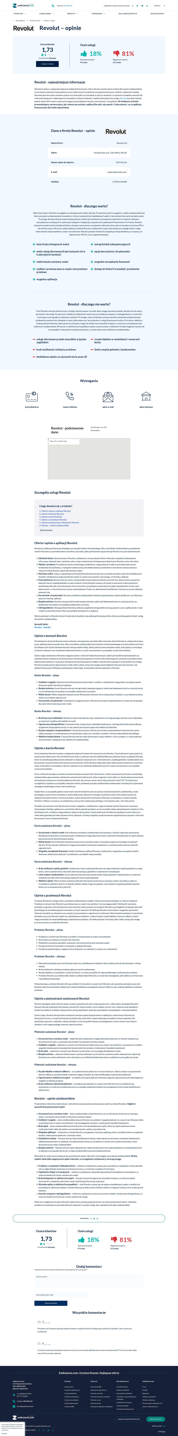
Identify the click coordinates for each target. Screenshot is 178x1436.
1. (55, 511)
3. (50, 516)
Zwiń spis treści (46, 530)
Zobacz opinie (47, 64)
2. (51, 514)
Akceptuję (4, 1433)
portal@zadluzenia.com (25, 1406)
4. (53, 519)
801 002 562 (67, 6)
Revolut (123, 98)
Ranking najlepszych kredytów (129, 1419)
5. (59, 522)
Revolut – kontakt (42, 627)
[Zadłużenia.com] (23, 5)
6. (54, 525)
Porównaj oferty (156, 1419)
